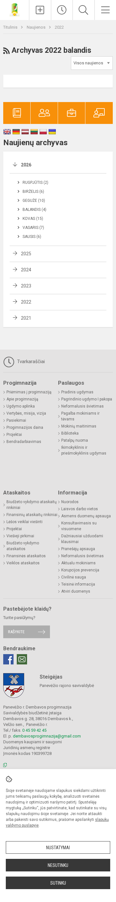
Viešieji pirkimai (20, 536)
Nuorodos (70, 502)
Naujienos (36, 27)
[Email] (22, 659)
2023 (26, 285)
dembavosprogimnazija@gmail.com (47, 736)
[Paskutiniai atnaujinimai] (62, 10)
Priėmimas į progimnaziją (29, 392)
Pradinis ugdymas (77, 392)
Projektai (14, 434)
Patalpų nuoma (74, 440)
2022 (59, 27)
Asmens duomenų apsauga (86, 516)
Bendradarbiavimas (23, 441)
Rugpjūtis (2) (35, 182)
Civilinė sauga (73, 577)
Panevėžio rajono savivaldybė (67, 685)
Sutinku (58, 883)
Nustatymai (58, 847)
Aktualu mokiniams (78, 563)
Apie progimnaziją (22, 399)
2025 (26, 253)
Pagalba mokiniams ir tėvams (80, 416)
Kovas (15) (33, 218)
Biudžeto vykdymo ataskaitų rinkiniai (31, 505)
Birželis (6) (33, 191)
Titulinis (10, 27)
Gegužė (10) (34, 200)
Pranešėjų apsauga (78, 549)
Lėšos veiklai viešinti (24, 522)
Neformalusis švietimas (82, 406)
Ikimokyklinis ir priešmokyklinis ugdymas (83, 450)
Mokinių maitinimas (78, 426)
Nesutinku (58, 865)
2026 (26, 164)
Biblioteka (70, 433)
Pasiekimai (16, 420)
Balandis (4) (34, 209)
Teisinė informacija (78, 584)
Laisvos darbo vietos (79, 509)
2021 (26, 318)
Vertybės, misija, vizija (26, 413)
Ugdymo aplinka (20, 406)
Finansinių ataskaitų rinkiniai (31, 514)
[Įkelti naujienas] (40, 10)
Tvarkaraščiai (30, 361)
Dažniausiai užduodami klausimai (82, 539)
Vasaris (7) (33, 227)
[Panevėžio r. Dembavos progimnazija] (14, 9)
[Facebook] (8, 659)
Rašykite (16, 631)
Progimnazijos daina (24, 427)
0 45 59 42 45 (34, 730)
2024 (26, 269)
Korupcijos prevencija (80, 570)
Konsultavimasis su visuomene (79, 526)
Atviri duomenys (75, 591)
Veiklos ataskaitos (23, 563)
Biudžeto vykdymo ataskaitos (22, 546)
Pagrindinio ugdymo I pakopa (86, 399)
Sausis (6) (32, 236)
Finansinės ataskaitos (26, 556)
